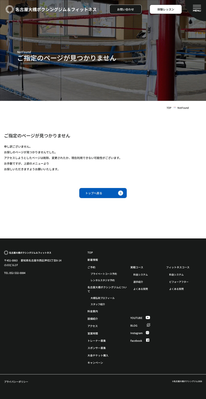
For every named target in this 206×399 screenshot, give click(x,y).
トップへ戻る (93, 193)
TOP (169, 108)
